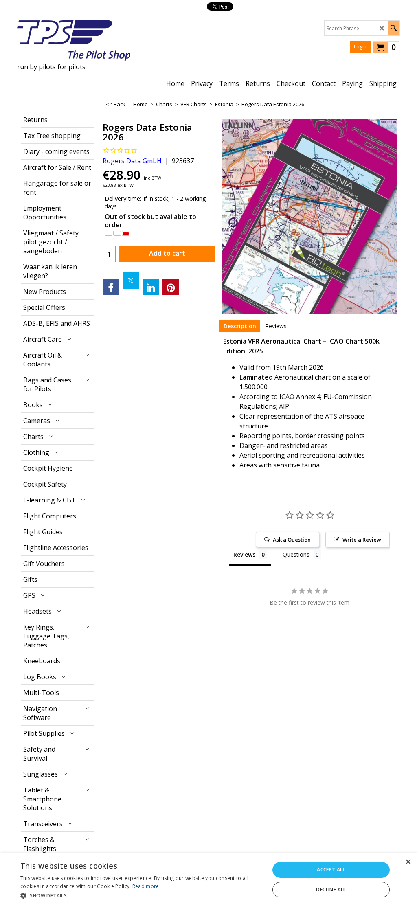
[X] (131, 280)
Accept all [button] (331, 869)
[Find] (393, 28)
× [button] (408, 862)
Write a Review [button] (361, 539)
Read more (145, 886)
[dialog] (208, 879)
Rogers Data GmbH (132, 160)
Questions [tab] (296, 554)
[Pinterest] (170, 287)
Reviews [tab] (244, 554)
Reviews (276, 326)
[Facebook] (111, 287)
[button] (141, 895)
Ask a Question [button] (292, 539)
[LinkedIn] (151, 287)
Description (240, 326)
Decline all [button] (331, 889)
